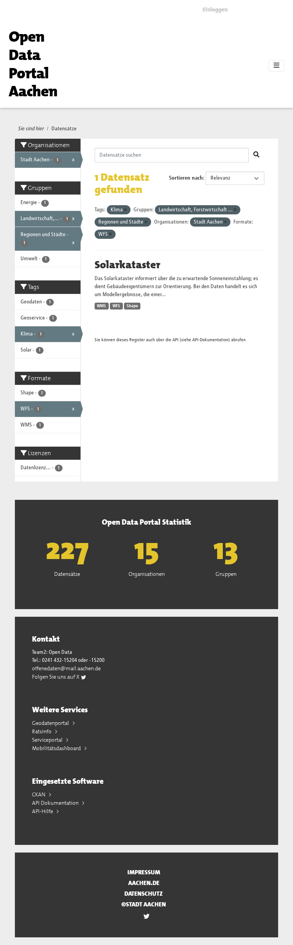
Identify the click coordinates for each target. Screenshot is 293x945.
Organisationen (147, 574)
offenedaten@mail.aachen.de (66, 668)
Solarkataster (127, 265)
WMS (101, 306)
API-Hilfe (43, 811)
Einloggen (215, 9)
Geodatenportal (51, 723)
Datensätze (64, 128)
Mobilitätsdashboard (57, 748)
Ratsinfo (42, 731)
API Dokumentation (56, 802)
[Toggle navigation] (276, 65)
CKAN (39, 794)
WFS (116, 306)
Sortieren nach (186, 178)
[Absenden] (256, 155)
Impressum (143, 872)
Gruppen (226, 574)
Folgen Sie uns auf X (56, 676)
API (175, 339)
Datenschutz (143, 894)
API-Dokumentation (210, 339)
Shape (132, 306)
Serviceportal (48, 739)
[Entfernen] (125, 210)
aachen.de (143, 883)
